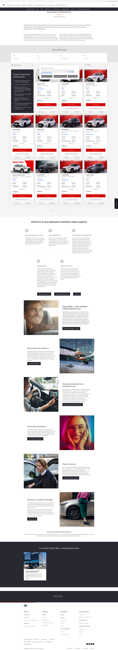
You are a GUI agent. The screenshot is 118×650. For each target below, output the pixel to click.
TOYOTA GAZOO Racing (84, 626)
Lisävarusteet (63, 620)
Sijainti (84, 55)
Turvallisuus (81, 629)
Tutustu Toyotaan (51, 5)
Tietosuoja (92, 648)
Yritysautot (26, 623)
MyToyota (114, 4)
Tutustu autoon (46, 104)
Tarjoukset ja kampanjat (47, 622)
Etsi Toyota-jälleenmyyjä (112, 1)
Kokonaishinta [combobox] (64, 58)
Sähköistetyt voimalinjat (61, 5)
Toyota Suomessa (83, 620)
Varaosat (62, 623)
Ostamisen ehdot (77, 648)
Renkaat (62, 617)
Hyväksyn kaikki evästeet (72, 76)
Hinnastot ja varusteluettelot (30, 620)
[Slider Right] (81, 76)
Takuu (61, 625)
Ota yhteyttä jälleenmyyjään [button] (46, 108)
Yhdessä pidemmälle (83, 623)
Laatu (80, 634)
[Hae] (108, 4)
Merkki (14, 55)
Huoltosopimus (45, 620)
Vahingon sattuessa (65, 634)
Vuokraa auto (45, 625)
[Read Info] (43, 101)
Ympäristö (81, 631)
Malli (37, 55)
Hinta (61, 55)
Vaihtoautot (17, 5)
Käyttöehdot (69, 648)
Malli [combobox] (39, 58)
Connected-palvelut (65, 628)
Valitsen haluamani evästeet (47, 76)
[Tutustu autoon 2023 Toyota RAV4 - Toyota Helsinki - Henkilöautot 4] (47, 167)
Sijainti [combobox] (86, 58)
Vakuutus (44, 617)
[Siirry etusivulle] (3, 5)
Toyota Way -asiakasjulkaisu (85, 617)
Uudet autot (10, 5)
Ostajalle (24, 5)
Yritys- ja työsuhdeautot (39, 5)
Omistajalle (30, 5)
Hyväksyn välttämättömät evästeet (60, 76)
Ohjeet (62, 631)
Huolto (62, 614)
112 (65, 210)
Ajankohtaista (82, 614)
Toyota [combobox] (15, 58)
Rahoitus (44, 614)
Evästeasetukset (85, 648)
